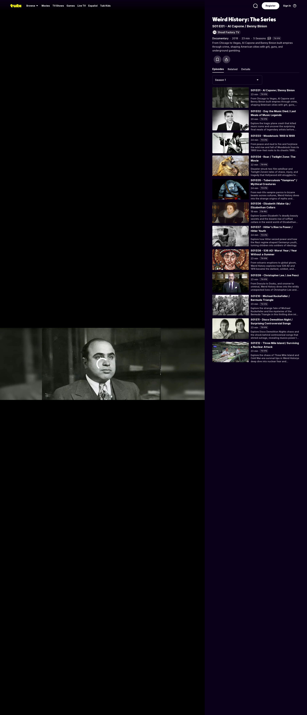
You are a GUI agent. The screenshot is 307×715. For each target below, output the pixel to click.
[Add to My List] (217, 59)
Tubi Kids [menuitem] (105, 5)
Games (71, 5)
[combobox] (237, 79)
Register (271, 5)
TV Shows (58, 5)
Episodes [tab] (218, 69)
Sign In (287, 5)
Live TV (81, 5)
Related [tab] (232, 69)
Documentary (220, 38)
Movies (46, 5)
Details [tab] (245, 69)
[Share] (226, 59)
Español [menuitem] (93, 5)
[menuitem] (32, 6)
